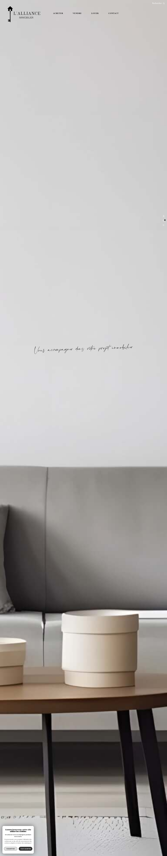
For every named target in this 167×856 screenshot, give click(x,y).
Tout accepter (25, 849)
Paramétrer (11, 849)
